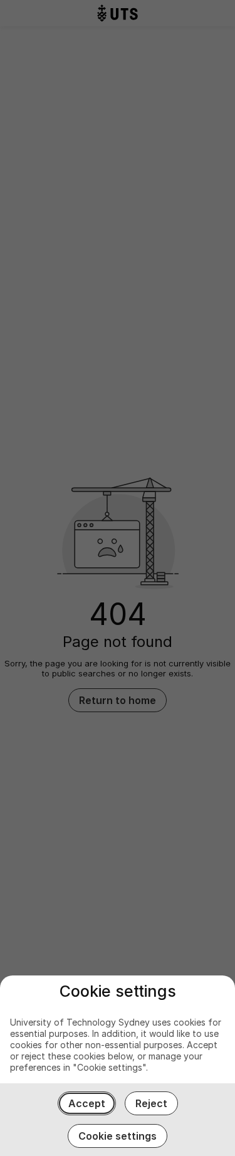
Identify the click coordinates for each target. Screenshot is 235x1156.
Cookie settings (117, 1136)
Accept (86, 1103)
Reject (151, 1103)
